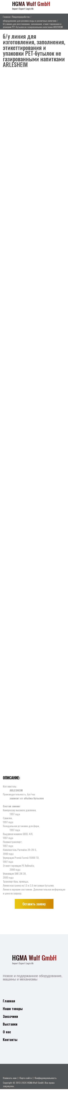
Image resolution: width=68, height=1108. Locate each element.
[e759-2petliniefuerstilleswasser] (34, 591)
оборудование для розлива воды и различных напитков (29, 20)
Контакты (10, 1039)
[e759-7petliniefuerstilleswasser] (34, 190)
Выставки (10, 1024)
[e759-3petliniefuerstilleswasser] (34, 511)
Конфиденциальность (45, 1078)
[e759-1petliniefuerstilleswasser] (34, 110)
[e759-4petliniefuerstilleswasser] (34, 431)
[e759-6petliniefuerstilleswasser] (34, 271)
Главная (7, 16)
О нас (7, 1031)
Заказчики (10, 1016)
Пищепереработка (21, 16)
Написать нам (9, 1078)
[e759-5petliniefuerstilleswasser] (34, 351)
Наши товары (13, 1008)
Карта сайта (25, 1078)
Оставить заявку (34, 903)
